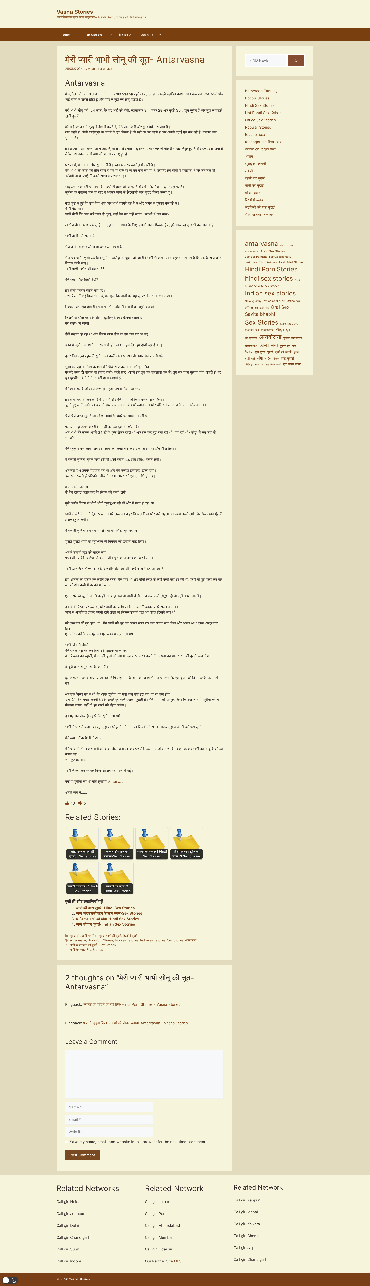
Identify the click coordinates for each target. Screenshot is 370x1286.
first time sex (268, 262)
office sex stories (257, 307)
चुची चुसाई (260, 352)
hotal (297, 280)
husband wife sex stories (262, 286)
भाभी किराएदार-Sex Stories (86, 949)
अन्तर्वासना (190, 940)
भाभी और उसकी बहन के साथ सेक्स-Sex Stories (109, 913)
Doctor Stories (257, 98)
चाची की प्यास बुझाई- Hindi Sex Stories (105, 908)
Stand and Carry (289, 323)
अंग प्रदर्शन (251, 338)
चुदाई (270, 352)
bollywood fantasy (280, 256)
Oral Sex (280, 307)
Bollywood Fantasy (261, 91)
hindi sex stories (127, 940)
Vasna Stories (75, 12)
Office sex (293, 301)
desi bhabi (251, 262)
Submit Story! (120, 35)
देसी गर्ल (250, 358)
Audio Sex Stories (273, 251)
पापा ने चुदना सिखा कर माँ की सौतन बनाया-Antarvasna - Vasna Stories (135, 1023)
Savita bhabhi (260, 314)
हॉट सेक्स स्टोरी (292, 364)
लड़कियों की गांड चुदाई (260, 207)
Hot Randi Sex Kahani (263, 113)
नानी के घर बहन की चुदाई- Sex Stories (93, 945)
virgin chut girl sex (260, 149)
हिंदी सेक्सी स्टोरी (273, 364)
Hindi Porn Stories (100, 940)
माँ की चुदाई (252, 193)
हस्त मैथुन (259, 364)
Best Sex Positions (256, 256)
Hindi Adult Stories (291, 262)
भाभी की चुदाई (113, 935)
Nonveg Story (253, 301)
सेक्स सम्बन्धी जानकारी (259, 214)
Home (65, 35)
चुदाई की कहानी (78, 935)
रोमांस (276, 358)
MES (178, 1261)
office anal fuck (274, 301)
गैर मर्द (249, 352)
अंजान (249, 156)
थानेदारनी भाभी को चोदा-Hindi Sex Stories (107, 919)
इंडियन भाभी (251, 346)
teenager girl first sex (263, 142)
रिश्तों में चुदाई (130, 935)
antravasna (251, 251)
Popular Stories (90, 35)
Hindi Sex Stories (260, 105)
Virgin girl (283, 329)
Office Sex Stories (260, 120)
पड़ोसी (249, 171)
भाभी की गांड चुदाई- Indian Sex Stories (105, 924)
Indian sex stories (153, 940)
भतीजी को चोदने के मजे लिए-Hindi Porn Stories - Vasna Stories (131, 1004)
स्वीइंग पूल (249, 364)
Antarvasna (118, 781)
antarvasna (78, 940)
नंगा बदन (264, 358)
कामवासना (268, 345)
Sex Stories (175, 940)
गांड (294, 346)
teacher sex (255, 134)
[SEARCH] (296, 60)
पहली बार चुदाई (96, 935)
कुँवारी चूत (285, 346)
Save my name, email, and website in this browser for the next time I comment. (138, 1142)
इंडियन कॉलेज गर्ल (292, 338)
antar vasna (286, 245)
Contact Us (148, 35)
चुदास (296, 352)
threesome (267, 329)
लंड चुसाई (287, 358)
